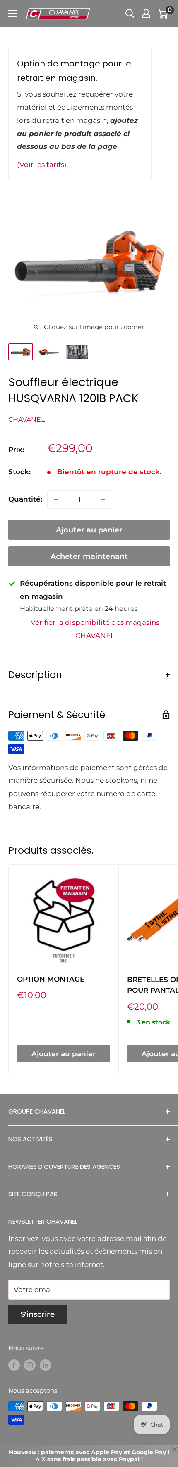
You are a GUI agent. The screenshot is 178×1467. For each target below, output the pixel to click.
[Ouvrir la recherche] (130, 13)
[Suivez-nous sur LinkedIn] (45, 1365)
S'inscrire (38, 1314)
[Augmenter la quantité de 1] (103, 499)
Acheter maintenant (89, 556)
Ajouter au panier (89, 530)
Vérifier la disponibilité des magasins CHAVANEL (95, 629)
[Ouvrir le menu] (12, 13)
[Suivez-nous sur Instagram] (30, 1365)
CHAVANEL (26, 420)
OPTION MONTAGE (50, 979)
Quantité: (25, 499)
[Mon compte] (146, 13)
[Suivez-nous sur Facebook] (14, 1365)
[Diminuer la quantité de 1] (56, 499)
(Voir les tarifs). (42, 164)
